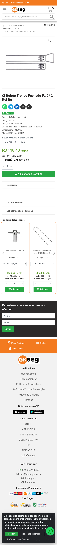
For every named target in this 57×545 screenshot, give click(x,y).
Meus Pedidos (17, 343)
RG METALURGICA (16, 133)
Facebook (30, 482)
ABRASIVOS (28, 429)
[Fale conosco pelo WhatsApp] (50, 531)
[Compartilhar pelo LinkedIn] (17, 106)
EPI (28, 445)
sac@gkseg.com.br (30, 474)
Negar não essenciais (32, 534)
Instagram (30, 478)
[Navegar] (3, 253)
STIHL (28, 424)
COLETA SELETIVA (28, 439)
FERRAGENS (28, 450)
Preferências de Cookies (18, 539)
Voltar (50, 25)
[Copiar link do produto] (29, 106)
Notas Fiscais (17, 349)
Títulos (42, 343)
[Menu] (4, 9)
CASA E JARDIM (28, 434)
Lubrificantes (28, 455)
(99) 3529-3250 (30, 470)
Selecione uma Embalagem (17, 137)
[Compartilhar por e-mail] (23, 106)
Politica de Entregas (28, 394)
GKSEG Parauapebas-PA (16, 3)
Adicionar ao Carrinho (29, 173)
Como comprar (28, 379)
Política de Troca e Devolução (29, 389)
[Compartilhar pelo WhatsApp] (4, 106)
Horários (28, 400)
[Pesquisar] (52, 16)
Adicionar (15, 289)
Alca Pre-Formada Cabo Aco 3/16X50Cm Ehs (43, 252)
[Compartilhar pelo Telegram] (10, 106)
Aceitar (11, 534)
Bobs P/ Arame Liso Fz (14, 251)
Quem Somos (28, 373)
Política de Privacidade (28, 384)
